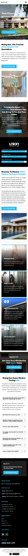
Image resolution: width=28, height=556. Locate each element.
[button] (14, 398)
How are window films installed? (11, 451)
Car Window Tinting (6, 504)
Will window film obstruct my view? (11, 414)
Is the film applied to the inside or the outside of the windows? (12, 445)
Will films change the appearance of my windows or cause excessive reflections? (13, 420)
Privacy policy (16, 554)
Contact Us (4, 523)
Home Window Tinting (7, 506)
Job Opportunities (6, 525)
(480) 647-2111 (8, 543)
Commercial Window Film (8, 509)
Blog (2, 518)
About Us (3, 521)
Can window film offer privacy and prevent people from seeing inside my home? (13, 398)
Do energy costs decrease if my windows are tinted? (13, 432)
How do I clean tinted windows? (10, 426)
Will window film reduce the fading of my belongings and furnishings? (13, 439)
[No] (26, 552)
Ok (10, 554)
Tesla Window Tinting (7, 511)
